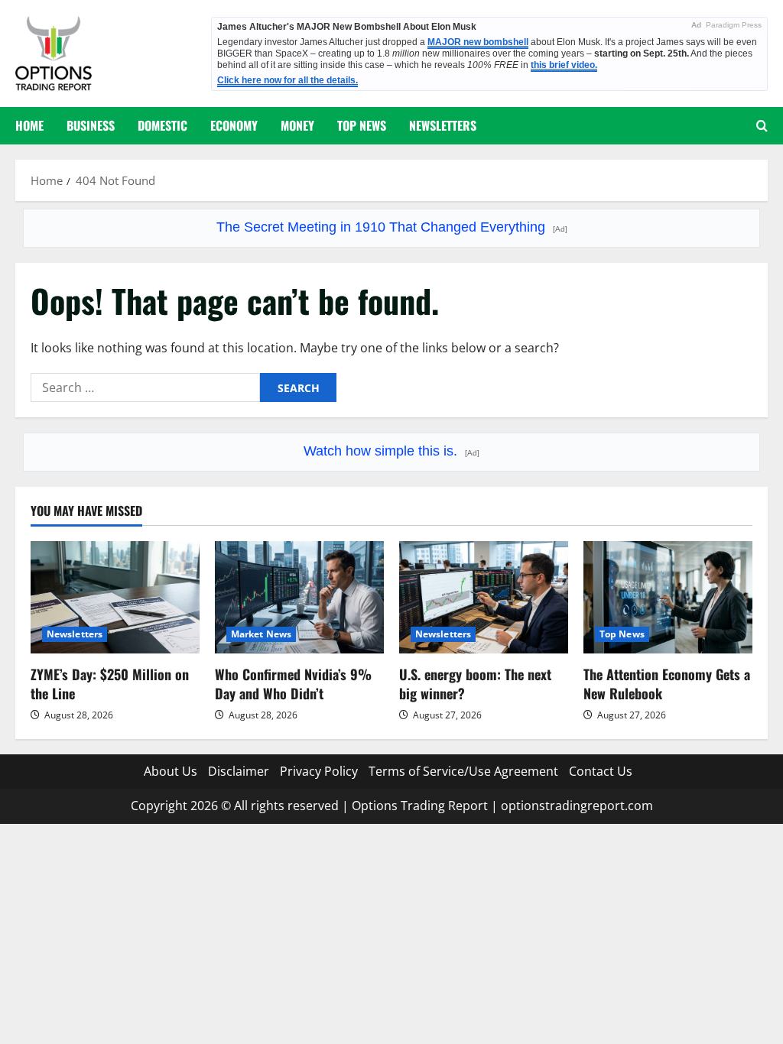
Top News (361, 125)
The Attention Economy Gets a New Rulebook (666, 683)
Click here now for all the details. (287, 80)
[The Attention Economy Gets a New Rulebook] (667, 597)
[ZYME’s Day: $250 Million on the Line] (115, 597)
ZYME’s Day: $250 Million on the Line (110, 683)
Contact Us (600, 771)
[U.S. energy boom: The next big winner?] (483, 597)
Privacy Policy (319, 771)
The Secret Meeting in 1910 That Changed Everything (391, 227)
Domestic (162, 125)
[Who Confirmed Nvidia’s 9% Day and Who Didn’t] (299, 597)
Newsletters (442, 125)
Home (29, 125)
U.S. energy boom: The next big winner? (475, 683)
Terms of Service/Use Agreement (463, 771)
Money (297, 125)
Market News (261, 633)
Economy (234, 125)
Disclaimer (238, 771)
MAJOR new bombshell (477, 42)
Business (91, 125)
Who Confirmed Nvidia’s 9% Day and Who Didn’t (293, 683)
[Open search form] (762, 126)
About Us (170, 771)
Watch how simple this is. (391, 451)
